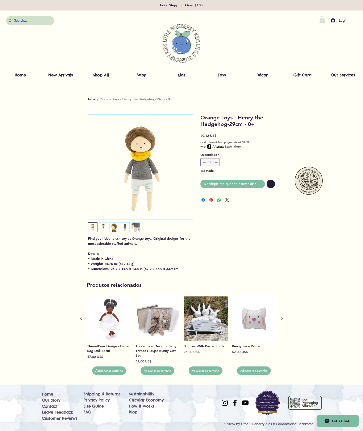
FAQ (87, 412)
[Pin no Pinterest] (211, 199)
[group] (181, 335)
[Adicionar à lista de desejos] (271, 184)
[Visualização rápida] (109, 318)
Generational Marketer (294, 424)
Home (47, 394)
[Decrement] (203, 162)
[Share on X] (227, 199)
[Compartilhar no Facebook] (203, 199)
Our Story (51, 400)
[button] (322, 19)
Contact (50, 406)
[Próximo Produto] (281, 318)
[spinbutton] (210, 162)
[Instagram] (225, 403)
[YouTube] (245, 403)
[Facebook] (235, 403)
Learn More (233, 146)
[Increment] (216, 162)
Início (92, 99)
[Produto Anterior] (81, 318)
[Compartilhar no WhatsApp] (219, 199)
